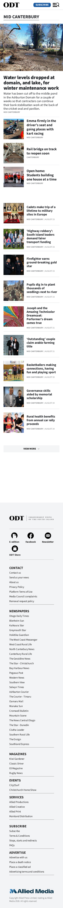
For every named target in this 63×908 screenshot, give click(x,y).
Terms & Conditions (19, 836)
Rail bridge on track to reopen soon (42, 151)
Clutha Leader (16, 730)
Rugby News (16, 773)
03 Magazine (15, 768)
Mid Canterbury (12, 112)
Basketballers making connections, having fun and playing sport (41, 368)
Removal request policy (21, 601)
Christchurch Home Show (22, 790)
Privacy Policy (16, 587)
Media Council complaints (23, 596)
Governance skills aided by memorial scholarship (39, 394)
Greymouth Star (17, 630)
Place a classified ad (20, 867)
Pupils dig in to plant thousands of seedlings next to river (42, 288)
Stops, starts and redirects (23, 840)
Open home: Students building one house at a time (42, 175)
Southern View (17, 682)
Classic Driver (16, 763)
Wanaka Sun (16, 706)
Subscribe (42, 5)
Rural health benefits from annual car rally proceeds (41, 420)
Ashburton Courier (19, 692)
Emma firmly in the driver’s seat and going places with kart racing (41, 127)
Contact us (15, 573)
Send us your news (19, 577)
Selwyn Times (16, 687)
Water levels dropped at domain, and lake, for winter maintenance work (31, 83)
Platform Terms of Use (20, 592)
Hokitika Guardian (19, 635)
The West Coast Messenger (23, 640)
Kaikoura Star (16, 625)
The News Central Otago (22, 720)
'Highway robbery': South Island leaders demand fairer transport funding (40, 236)
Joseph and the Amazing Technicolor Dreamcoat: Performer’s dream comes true (41, 315)
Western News (16, 678)
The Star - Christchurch (21, 663)
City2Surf (14, 785)
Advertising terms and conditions (26, 872)
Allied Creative (17, 807)
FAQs (11, 845)
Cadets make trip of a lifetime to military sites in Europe (41, 211)
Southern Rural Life (19, 734)
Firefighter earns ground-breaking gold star (42, 262)
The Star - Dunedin (19, 725)
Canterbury (33, 157)
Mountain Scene (17, 716)
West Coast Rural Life (20, 644)
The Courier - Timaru (20, 697)
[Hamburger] (55, 5)
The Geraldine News (19, 659)
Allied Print (15, 811)
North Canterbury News (21, 649)
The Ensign (15, 739)
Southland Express (19, 744)
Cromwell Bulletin (18, 711)
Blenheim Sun (16, 621)
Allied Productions (19, 802)
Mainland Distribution (21, 816)
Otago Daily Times (19, 616)
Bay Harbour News (19, 668)
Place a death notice (20, 862)
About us (14, 582)
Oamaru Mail (16, 701)
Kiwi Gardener (16, 759)
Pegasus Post (16, 673)
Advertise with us (18, 857)
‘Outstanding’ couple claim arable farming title (41, 343)
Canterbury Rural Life (20, 654)
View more (29, 449)
